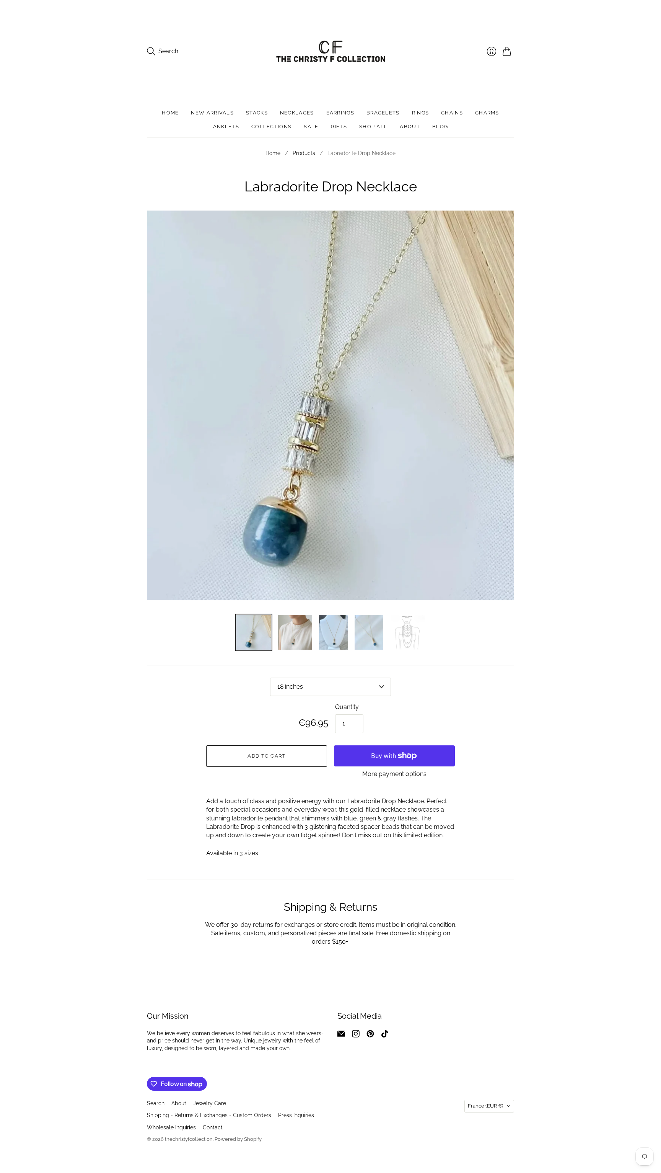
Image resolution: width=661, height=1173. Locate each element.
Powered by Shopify (238, 1139)
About (410, 126)
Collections (271, 126)
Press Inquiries (296, 1115)
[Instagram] (356, 1035)
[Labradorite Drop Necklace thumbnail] (295, 632)
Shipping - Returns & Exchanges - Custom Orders (209, 1115)
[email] (341, 1035)
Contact (213, 1127)
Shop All (373, 126)
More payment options (394, 774)
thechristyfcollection (189, 1139)
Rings (420, 113)
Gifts (339, 126)
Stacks (257, 113)
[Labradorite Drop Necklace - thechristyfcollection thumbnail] (253, 632)
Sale (311, 126)
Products (304, 153)
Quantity (347, 707)
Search (155, 1103)
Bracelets (383, 113)
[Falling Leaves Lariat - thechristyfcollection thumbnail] (407, 632)
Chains (452, 113)
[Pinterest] (370, 1035)
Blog (440, 126)
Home (170, 113)
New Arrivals (212, 113)
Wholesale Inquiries (171, 1127)
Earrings (340, 113)
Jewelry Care (209, 1103)
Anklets (226, 126)
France (485, 1106)
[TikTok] (385, 1035)
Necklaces (297, 113)
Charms (487, 113)
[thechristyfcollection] (330, 51)
